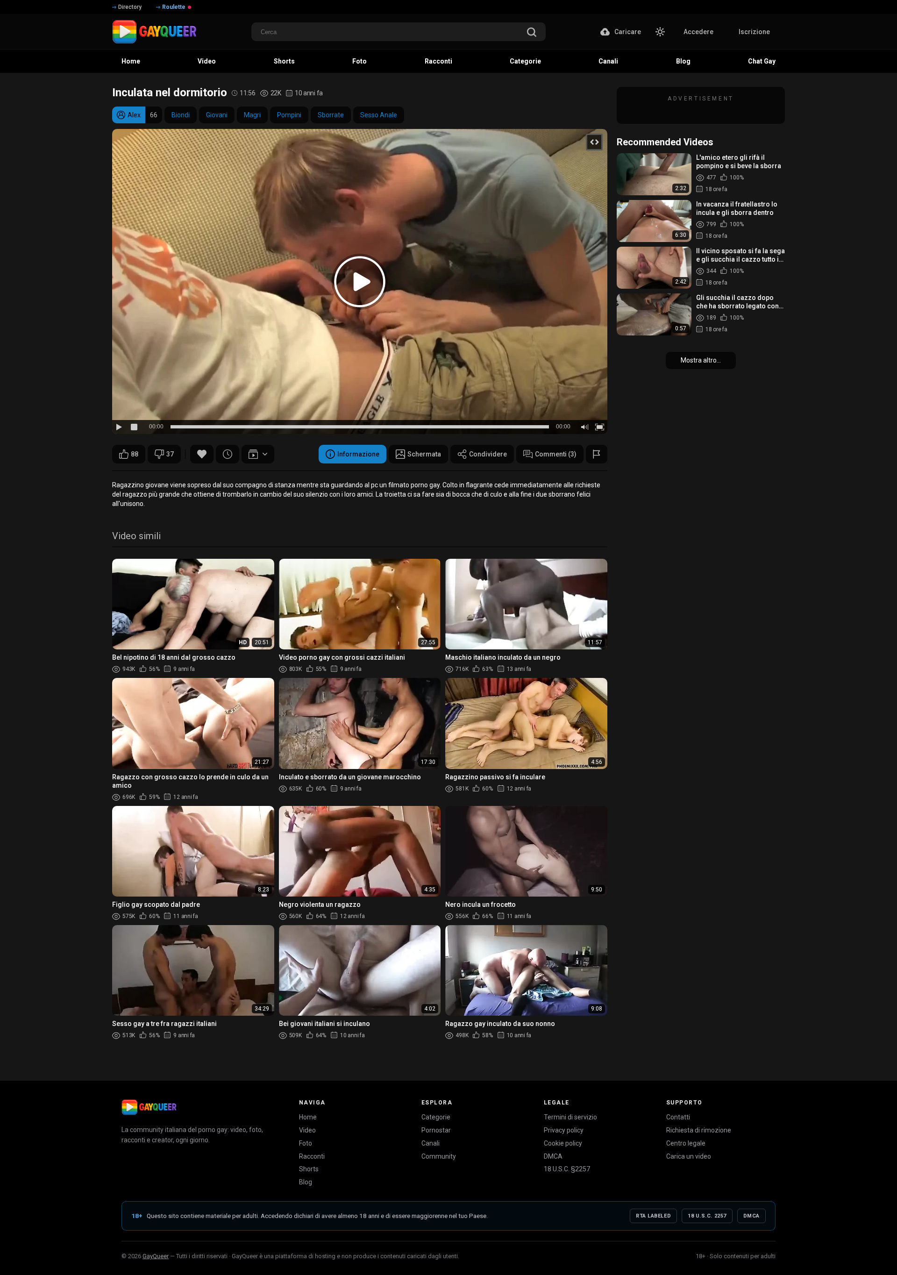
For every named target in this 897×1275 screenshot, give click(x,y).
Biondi (180, 115)
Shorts (309, 1169)
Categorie (435, 1117)
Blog (305, 1182)
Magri (252, 115)
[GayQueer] (149, 1107)
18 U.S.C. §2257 (567, 1169)
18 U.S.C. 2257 (707, 1216)
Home (308, 1117)
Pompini (289, 115)
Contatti (678, 1117)
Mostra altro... (701, 360)
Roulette (173, 7)
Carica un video (688, 1156)
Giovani (217, 115)
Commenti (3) (556, 454)
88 (134, 454)
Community (438, 1156)
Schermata (424, 454)
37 (170, 454)
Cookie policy (563, 1143)
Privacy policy (564, 1130)
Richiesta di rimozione (698, 1130)
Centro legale (685, 1143)
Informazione (358, 454)
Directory (130, 7)
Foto (305, 1143)
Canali (430, 1143)
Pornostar (436, 1130)
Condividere (488, 454)
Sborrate (331, 115)
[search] (531, 33)
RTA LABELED (653, 1216)
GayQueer (155, 1256)
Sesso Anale (378, 115)
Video (307, 1130)
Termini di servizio (570, 1117)
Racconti (312, 1156)
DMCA (553, 1156)
